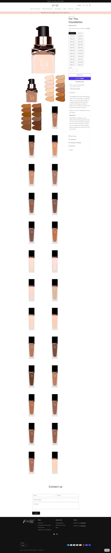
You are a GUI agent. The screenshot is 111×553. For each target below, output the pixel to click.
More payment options (79, 81)
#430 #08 (80, 61)
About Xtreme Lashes (60, 525)
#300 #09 (72, 50)
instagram (83, 523)
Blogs (57, 527)
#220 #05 (80, 44)
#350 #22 (80, 56)
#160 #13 (72, 41)
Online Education (59, 522)
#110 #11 (80, 33)
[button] (47, 8)
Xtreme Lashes (26, 550)
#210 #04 (72, 44)
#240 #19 (80, 47)
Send (36, 513)
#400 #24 (72, 59)
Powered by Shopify (33, 550)
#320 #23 (72, 53)
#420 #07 (72, 61)
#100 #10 (72, 33)
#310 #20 (80, 50)
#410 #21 (80, 59)
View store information (75, 88)
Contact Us (40, 522)
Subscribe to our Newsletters (44, 529)
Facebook (83, 525)
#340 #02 (72, 56)
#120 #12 (72, 36)
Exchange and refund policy (44, 525)
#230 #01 (72, 47)
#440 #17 (72, 64)
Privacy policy (41, 527)
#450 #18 (80, 64)
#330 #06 (80, 53)
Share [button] (71, 150)
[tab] (72, 92)
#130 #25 (80, 36)
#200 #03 (80, 41)
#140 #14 (72, 38)
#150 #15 (80, 38)
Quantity (70, 67)
